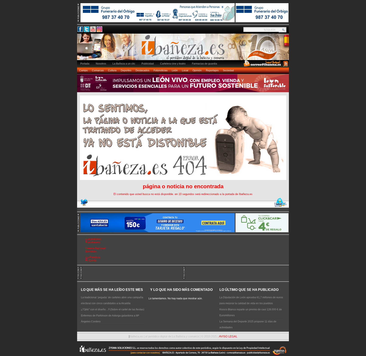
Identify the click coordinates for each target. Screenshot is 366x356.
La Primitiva (93, 257)
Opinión (197, 70)
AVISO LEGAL (228, 336)
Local (185, 70)
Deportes (126, 70)
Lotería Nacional (95, 248)
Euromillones (93, 239)
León (175, 70)
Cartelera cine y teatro (173, 63)
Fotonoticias (161, 70)
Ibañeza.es (184, 49)
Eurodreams (93, 242)
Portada (84, 63)
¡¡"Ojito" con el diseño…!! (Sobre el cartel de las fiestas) (112, 309)
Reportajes (212, 70)
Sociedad (228, 70)
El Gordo (91, 260)
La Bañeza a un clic (123, 63)
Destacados (142, 70)
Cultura (112, 70)
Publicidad (147, 63)
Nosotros (101, 63)
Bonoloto (91, 251)
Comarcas (98, 70)
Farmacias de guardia (204, 63)
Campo (83, 70)
